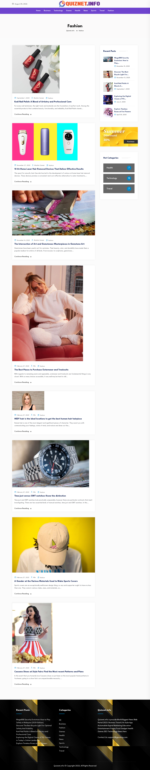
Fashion (111, 11)
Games (69, 11)
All (60, 720)
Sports (93, 11)
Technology (58, 11)
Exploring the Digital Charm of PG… (122, 98)
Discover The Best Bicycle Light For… (121, 73)
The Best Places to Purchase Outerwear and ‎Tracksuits (41, 370)
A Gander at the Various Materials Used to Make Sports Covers (46, 581)
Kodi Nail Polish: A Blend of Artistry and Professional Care (42, 102)
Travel (102, 11)
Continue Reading (21, 114)
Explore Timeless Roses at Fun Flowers (122, 110)
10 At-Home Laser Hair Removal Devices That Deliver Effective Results (49, 169)
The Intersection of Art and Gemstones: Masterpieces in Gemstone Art (49, 244)
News (86, 11)
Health (77, 11)
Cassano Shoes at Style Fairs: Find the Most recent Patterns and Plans (49, 672)
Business (47, 11)
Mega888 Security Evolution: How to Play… (121, 60)
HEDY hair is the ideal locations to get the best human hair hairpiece (48, 419)
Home (38, 11)
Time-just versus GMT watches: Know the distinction (40, 496)
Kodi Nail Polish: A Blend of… (121, 85)
